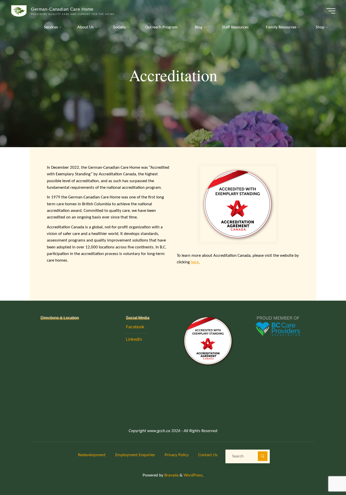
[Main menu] (330, 10)
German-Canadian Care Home (62, 9)
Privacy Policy (177, 455)
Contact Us (208, 455)
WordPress (193, 475)
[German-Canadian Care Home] (19, 11)
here (195, 262)
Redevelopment (92, 455)
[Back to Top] (326, 475)
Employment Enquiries (135, 455)
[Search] (262, 456)
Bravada (171, 475)
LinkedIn (134, 339)
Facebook (135, 327)
